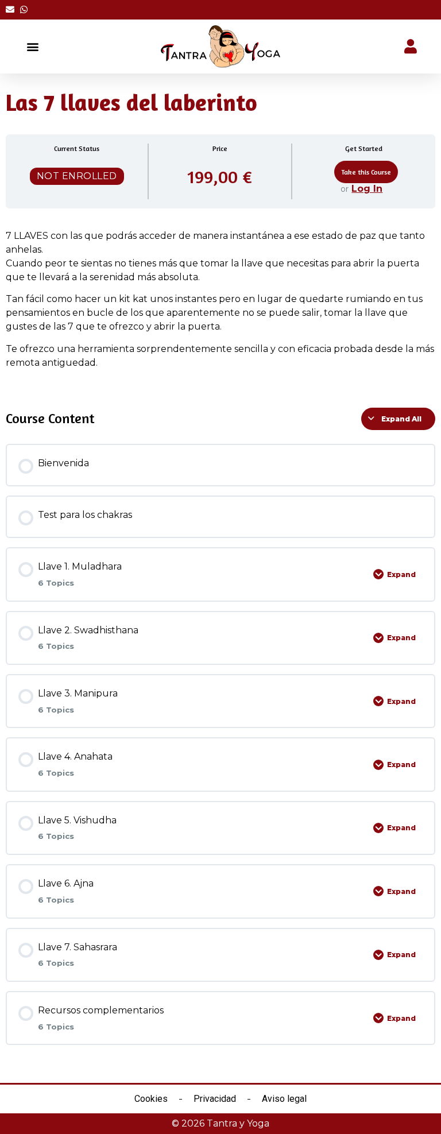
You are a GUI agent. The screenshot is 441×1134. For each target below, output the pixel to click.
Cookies (151, 1098)
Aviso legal (284, 1098)
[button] (32, 46)
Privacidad (215, 1098)
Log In (366, 188)
